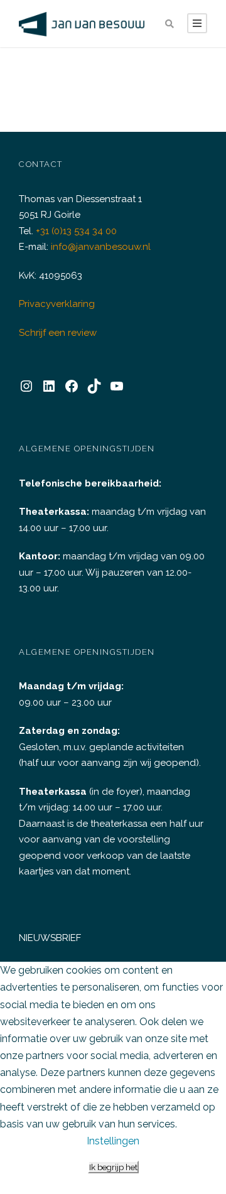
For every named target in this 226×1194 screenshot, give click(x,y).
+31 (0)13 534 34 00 (76, 231)
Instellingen (113, 1141)
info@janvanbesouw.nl (101, 246)
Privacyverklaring (57, 303)
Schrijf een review (58, 332)
